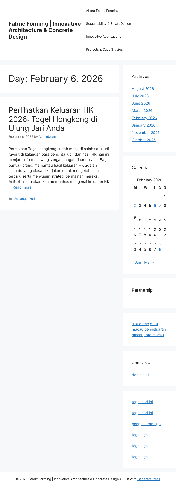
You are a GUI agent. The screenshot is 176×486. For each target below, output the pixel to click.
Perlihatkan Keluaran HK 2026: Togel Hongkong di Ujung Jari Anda (53, 119)
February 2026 (144, 118)
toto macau (154, 335)
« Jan (136, 262)
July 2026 (140, 96)
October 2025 (144, 140)
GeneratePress (148, 479)
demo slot (140, 375)
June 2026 (141, 103)
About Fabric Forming (102, 11)
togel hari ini (142, 402)
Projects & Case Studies (104, 49)
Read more (22, 187)
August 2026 (143, 89)
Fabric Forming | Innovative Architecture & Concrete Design (45, 30)
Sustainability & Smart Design (108, 24)
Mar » (149, 262)
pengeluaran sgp (146, 424)
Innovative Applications (103, 36)
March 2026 (142, 110)
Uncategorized (24, 198)
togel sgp (140, 435)
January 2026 (144, 125)
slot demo (140, 324)
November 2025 (146, 132)
